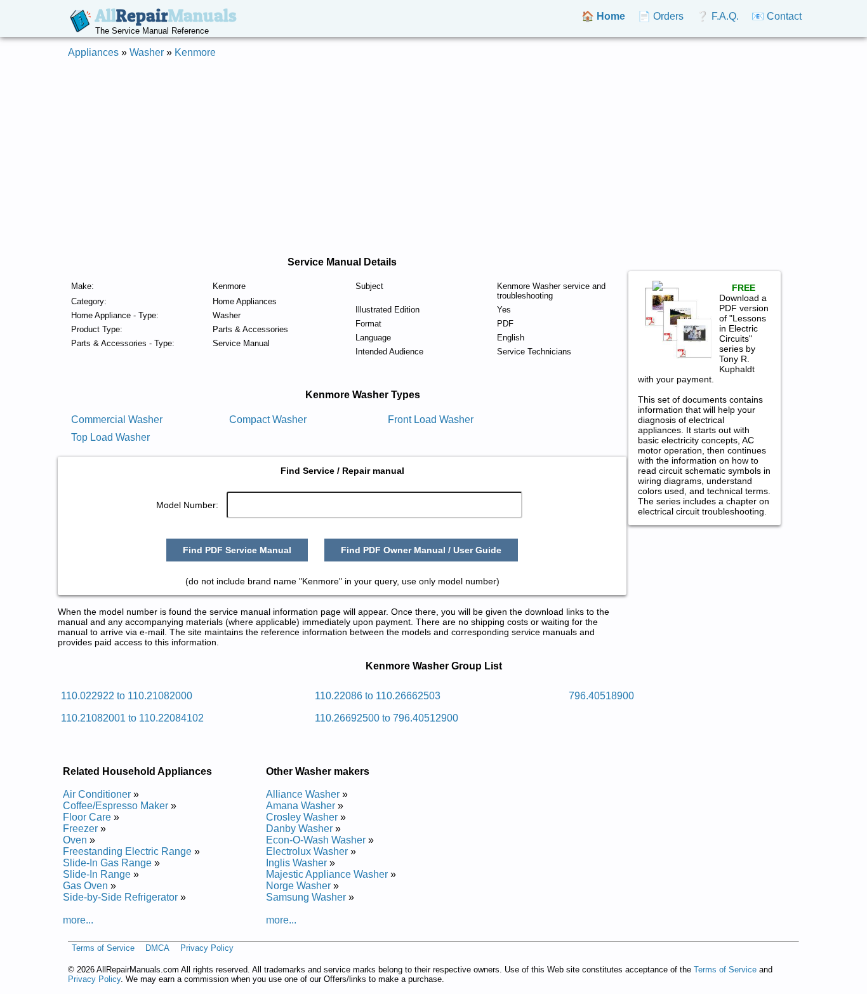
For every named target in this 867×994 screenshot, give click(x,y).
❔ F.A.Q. (717, 16)
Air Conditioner (97, 794)
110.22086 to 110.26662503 (377, 695)
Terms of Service (103, 948)
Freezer (80, 828)
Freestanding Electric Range (127, 851)
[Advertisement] (433, 157)
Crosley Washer (302, 817)
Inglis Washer (296, 862)
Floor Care (87, 817)
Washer (146, 52)
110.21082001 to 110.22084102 (132, 718)
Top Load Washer (110, 437)
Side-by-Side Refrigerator (120, 897)
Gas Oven (85, 885)
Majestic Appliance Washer (327, 874)
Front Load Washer (430, 419)
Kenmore (195, 52)
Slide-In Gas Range (107, 862)
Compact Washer (268, 419)
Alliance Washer (303, 794)
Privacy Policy (207, 948)
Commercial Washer (116, 419)
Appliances (93, 52)
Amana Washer (300, 805)
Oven (75, 840)
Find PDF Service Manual (237, 550)
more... (78, 920)
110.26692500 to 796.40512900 (386, 718)
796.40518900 (601, 695)
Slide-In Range (97, 874)
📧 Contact (776, 16)
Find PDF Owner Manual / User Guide (421, 550)
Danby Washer (299, 828)
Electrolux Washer (307, 851)
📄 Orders (661, 16)
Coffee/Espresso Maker (115, 805)
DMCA (157, 948)
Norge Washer (298, 885)
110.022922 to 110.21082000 (126, 695)
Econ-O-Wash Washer (316, 840)
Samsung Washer (306, 897)
